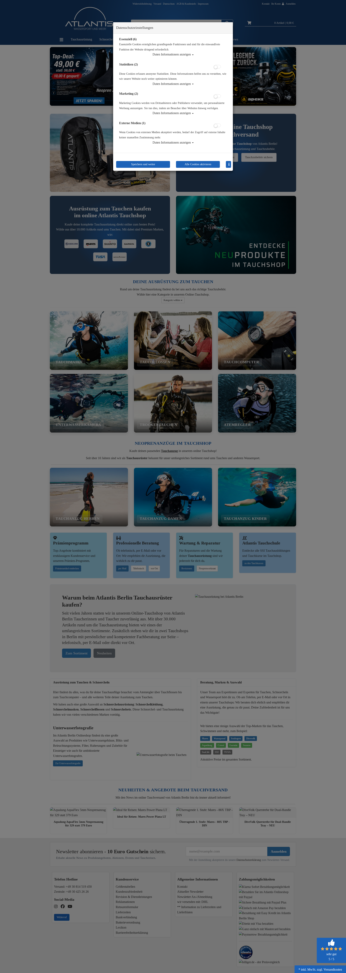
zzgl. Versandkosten (329, 969)
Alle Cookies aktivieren (198, 164)
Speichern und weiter (143, 164)
